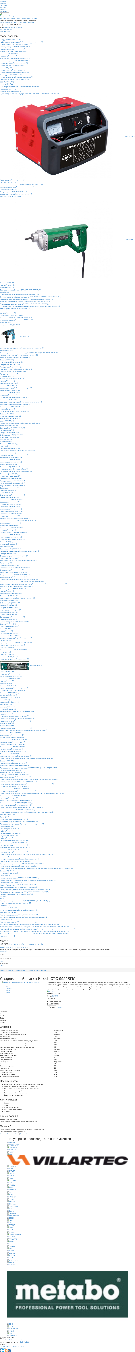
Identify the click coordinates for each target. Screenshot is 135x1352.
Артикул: (50, 993)
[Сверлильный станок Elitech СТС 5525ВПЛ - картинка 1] (22, 982)
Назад (60, 1007)
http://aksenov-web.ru (15, 1340)
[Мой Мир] (9, 1350)
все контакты (26, 25)
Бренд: (49, 996)
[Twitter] (3, 1350)
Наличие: (50, 1001)
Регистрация (13, 16)
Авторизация (4, 16)
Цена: (49, 1004)
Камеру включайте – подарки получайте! (26, 944)
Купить (52, 1007)
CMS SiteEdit (24, 1342)
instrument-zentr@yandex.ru (12, 27)
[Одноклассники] (6, 1350)
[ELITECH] (51, 991)
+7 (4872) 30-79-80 (17, 1346)
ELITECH (55, 996)
